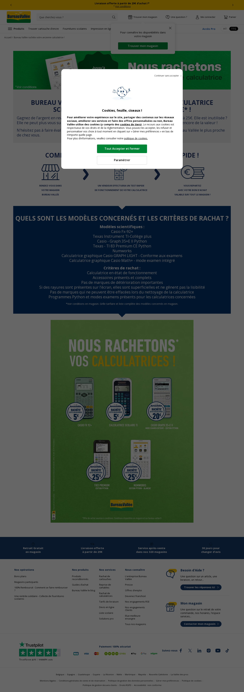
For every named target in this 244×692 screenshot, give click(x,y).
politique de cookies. (136, 138)
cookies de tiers (130, 124)
